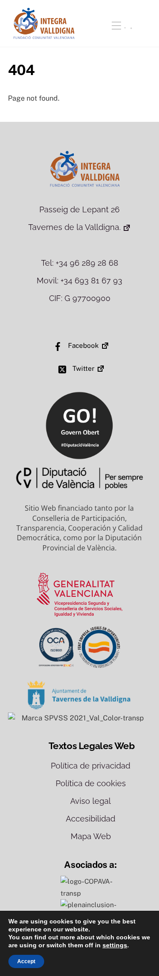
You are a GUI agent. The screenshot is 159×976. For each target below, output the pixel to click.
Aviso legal (90, 801)
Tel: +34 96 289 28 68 (79, 263)
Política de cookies (91, 783)
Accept (26, 961)
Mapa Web (91, 836)
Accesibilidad (90, 818)
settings (114, 945)
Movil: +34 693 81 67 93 (79, 280)
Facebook (82, 345)
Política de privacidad (90, 765)
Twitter (83, 368)
